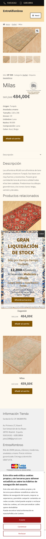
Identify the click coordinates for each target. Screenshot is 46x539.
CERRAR (41, 234)
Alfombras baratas (23, 300)
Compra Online (15, 282)
